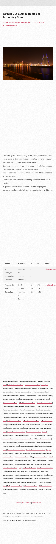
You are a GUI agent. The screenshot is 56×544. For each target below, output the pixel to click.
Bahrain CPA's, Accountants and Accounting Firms (22, 15)
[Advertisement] (28, 119)
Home (5, 22)
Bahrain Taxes (14, 22)
